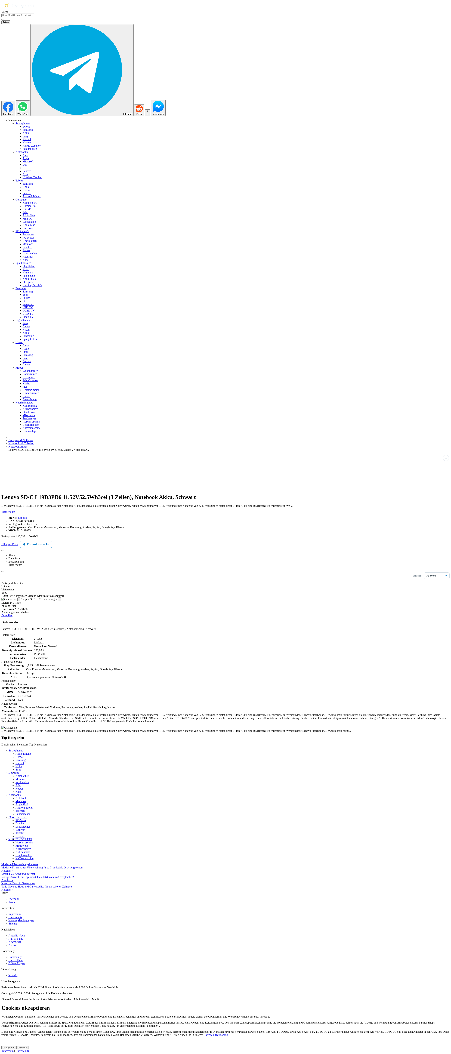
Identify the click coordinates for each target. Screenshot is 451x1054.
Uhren (19, 342)
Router (26, 250)
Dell (25, 164)
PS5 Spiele (29, 275)
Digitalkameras (24, 320)
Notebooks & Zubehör (21, 443)
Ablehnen (22, 1047)
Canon (26, 326)
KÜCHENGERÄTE (20, 839)
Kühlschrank (30, 405)
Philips (26, 297)
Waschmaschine (31, 421)
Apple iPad (22, 804)
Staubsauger (29, 418)
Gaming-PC (29, 205)
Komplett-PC (30, 202)
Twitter (12, 902)
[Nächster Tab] (2, 571)
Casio (26, 345)
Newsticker (14, 941)
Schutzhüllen (30, 148)
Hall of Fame (15, 938)
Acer (25, 174)
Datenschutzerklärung (215, 1034)
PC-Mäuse (28, 237)
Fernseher (21, 288)
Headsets (28, 256)
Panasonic (28, 304)
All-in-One (29, 215)
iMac (25, 212)
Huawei (27, 142)
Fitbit (25, 351)
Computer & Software (20, 440)
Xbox (26, 269)
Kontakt (12, 975)
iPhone (26, 126)
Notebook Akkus (17, 446)
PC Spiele (28, 282)
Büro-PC (28, 209)
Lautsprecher (30, 253)
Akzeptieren (9, 1047)
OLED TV (29, 310)
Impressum (14, 914)
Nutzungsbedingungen (21, 920)
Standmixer (29, 412)
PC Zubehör (22, 231)
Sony (25, 136)
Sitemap (12, 923)
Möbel (19, 367)
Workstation (29, 221)
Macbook (21, 801)
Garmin (27, 361)
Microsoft (28, 161)
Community (15, 957)
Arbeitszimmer (31, 389)
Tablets (19, 180)
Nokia (26, 132)
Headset (20, 836)
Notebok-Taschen (32, 177)
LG (24, 301)
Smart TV (28, 316)
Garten (26, 396)
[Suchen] (2, 19)
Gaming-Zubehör (32, 285)
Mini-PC (27, 218)
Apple (26, 158)
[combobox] (17, 15)
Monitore (28, 243)
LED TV (28, 307)
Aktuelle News (16, 935)
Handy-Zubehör (32, 145)
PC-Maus (21, 820)
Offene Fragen (16, 963)
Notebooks (22, 151)
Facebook (13, 898)
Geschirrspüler (31, 424)
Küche (26, 383)
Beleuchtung (30, 399)
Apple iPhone (23, 753)
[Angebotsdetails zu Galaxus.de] (18, 599)
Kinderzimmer (31, 393)
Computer (21, 199)
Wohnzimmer (30, 370)
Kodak (26, 332)
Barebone (28, 228)
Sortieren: (417, 575)
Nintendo (28, 272)
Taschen (20, 810)
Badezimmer (30, 373)
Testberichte (8, 511)
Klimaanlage (30, 431)
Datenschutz (15, 917)
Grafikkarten (30, 240)
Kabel (26, 259)
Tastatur (20, 832)
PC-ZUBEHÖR (17, 817)
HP (24, 167)
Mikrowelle (29, 415)
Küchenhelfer (30, 408)
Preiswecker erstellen (38, 544)
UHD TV (28, 313)
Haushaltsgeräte (24, 402)
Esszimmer (29, 377)
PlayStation (29, 266)
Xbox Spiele (29, 278)
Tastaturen (28, 234)
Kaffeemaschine (32, 427)
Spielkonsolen (23, 262)
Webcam (20, 829)
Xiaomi (27, 139)
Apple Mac (29, 224)
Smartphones (23, 123)
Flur (25, 386)
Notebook (21, 798)
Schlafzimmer (30, 380)
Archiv (12, 945)
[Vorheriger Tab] (2, 550)
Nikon (26, 329)
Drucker (27, 247)
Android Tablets (32, 196)
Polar (25, 358)
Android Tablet (24, 807)
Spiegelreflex (30, 339)
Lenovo (27, 170)
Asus (25, 155)
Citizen (26, 364)
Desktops (13, 772)
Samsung (28, 129)
